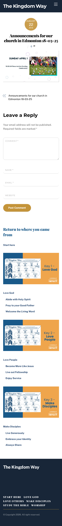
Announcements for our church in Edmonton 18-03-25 (31, 38)
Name (9, 170)
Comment (11, 141)
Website (10, 195)
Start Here (12, 497)
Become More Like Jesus (20, 366)
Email (9, 183)
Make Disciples (38, 501)
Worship (38, 505)
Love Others (13, 501)
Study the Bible (16, 505)
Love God (31, 497)
